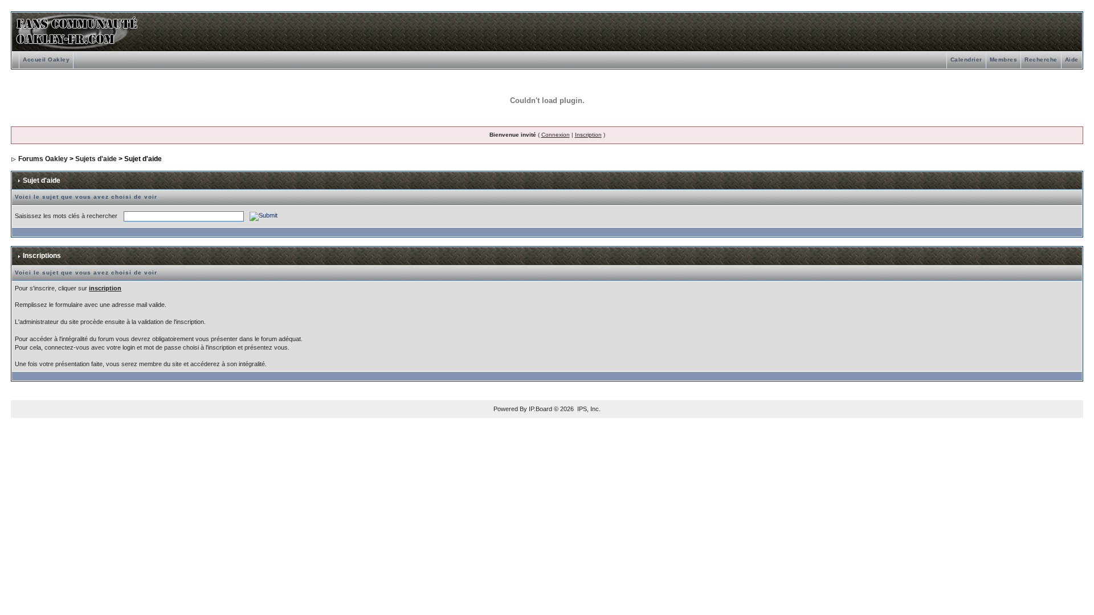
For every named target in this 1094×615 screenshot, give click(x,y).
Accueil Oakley (46, 59)
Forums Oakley (43, 159)
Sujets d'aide (96, 159)
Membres (1004, 59)
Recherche (1041, 59)
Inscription (588, 135)
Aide (1072, 59)
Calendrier (966, 59)
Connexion (555, 135)
